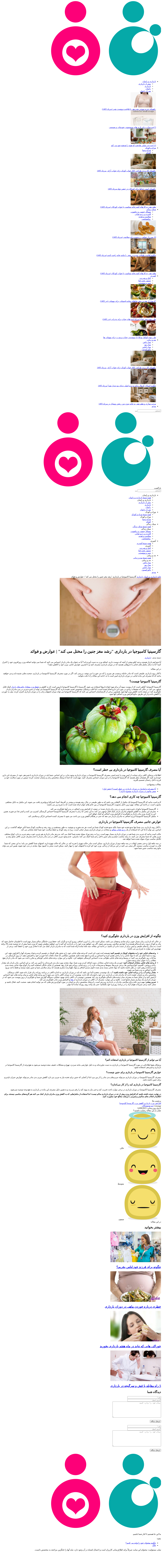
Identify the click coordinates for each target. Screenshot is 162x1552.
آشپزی (153, 276)
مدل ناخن (147, 342)
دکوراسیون (146, 349)
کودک (148, 153)
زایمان (148, 89)
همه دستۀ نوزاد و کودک (141, 514)
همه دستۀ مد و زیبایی (142, 558)
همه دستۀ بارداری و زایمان (140, 498)
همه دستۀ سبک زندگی (142, 526)
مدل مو (148, 345)
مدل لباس (146, 347)
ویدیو (154, 406)
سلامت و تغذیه (145, 217)
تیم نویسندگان (148, 1106)
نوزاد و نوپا (146, 150)
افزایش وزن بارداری (152, 1103)
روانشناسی (146, 219)
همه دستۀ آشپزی (144, 543)
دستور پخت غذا (144, 281)
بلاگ (154, 1545)
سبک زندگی (151, 209)
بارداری (148, 86)
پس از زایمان (145, 91)
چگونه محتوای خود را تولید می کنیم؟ (141, 1543)
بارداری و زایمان (149, 81)
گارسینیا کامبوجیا (126, 1103)
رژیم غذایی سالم (119, 830)
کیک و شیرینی (145, 278)
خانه (159, 577)
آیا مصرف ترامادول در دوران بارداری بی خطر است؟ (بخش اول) (129, 789)
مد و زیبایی (151, 340)
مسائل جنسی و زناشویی (140, 212)
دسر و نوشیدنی (144, 283)
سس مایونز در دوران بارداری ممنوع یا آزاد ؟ (137, 791)
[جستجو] (136, 411)
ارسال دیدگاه (155, 1421)
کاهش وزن (139, 1103)
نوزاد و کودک (150, 148)
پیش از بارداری (144, 84)
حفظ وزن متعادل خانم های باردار (25, 687)
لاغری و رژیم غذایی (143, 214)
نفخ (72, 980)
